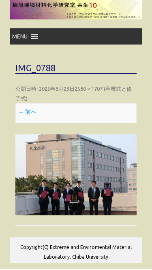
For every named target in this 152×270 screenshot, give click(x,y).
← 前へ (27, 111)
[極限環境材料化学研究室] (76, 17)
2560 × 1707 (89, 88)
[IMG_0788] (76, 174)
